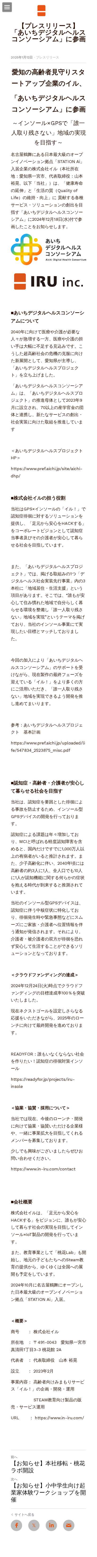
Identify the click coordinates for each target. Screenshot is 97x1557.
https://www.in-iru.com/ (59, 1417)
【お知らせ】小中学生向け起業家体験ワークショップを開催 (48, 1492)
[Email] (68, 1525)
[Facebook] (16, 1525)
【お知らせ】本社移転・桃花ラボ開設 (48, 1467)
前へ (14, 1457)
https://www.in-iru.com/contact (43, 1168)
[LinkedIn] (51, 1525)
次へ (14, 1479)
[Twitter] (34, 1525)
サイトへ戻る (24, 1514)
